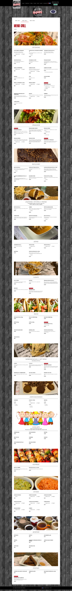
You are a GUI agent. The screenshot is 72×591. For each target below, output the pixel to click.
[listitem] (48, 72)
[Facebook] (49, 3)
